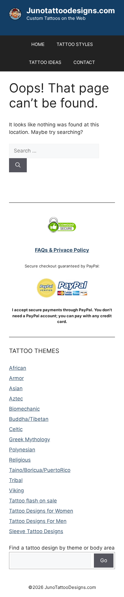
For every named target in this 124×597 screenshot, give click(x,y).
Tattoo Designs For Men (38, 521)
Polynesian (22, 450)
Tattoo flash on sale (33, 501)
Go (103, 560)
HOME (38, 44)
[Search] (18, 165)
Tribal (16, 480)
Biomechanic (24, 409)
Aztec (16, 399)
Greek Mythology (29, 439)
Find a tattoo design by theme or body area (62, 548)
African (17, 368)
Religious (20, 460)
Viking (16, 490)
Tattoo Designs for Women (41, 511)
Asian (16, 388)
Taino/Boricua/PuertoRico (39, 470)
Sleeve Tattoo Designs (36, 531)
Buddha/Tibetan (28, 419)
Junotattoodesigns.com (70, 10)
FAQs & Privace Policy (62, 250)
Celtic (16, 429)
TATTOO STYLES (75, 44)
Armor (16, 378)
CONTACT (84, 62)
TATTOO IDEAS (45, 62)
